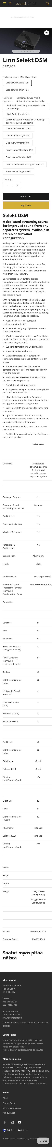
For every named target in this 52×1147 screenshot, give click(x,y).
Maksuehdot (9, 1112)
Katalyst (30, 309)
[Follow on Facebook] (5, 1122)
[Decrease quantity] (6, 185)
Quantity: (7, 179)
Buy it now (26, 205)
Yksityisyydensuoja (12, 1108)
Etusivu (14, 17)
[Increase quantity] (17, 185)
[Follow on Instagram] (12, 1122)
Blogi (5, 1098)
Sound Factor (9, 1103)
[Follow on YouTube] (20, 1122)
